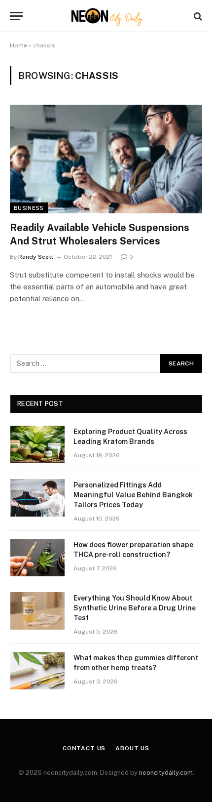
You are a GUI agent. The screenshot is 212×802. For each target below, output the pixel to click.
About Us (132, 748)
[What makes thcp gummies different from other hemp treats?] (37, 670)
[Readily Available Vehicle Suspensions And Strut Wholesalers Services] (106, 159)
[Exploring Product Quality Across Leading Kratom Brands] (37, 444)
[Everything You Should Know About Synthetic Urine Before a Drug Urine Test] (37, 611)
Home (18, 45)
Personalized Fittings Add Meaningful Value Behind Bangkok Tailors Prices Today (133, 495)
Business (29, 208)
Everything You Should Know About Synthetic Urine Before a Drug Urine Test (134, 608)
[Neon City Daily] (106, 16)
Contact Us (84, 748)
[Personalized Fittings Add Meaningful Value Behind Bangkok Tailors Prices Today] (37, 498)
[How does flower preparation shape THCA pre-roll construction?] (37, 557)
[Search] (197, 16)
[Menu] (16, 16)
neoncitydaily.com (166, 772)
